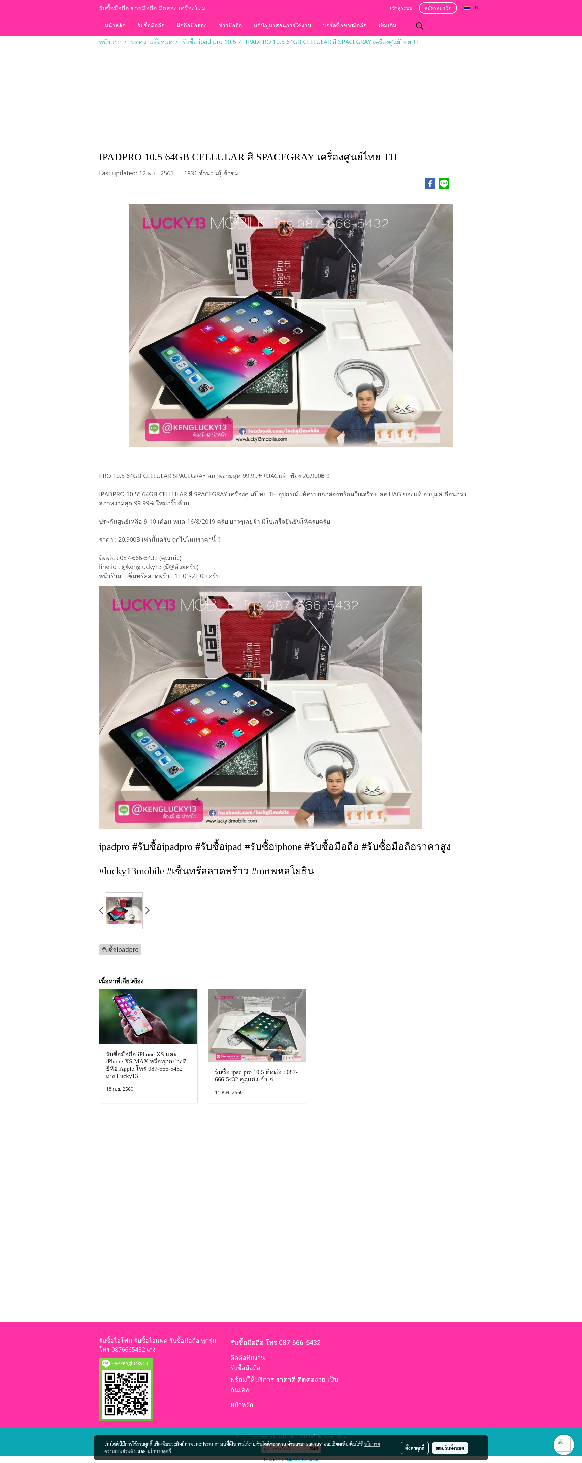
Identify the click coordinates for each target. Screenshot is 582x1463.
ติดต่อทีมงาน (247, 1357)
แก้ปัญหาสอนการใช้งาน (282, 26)
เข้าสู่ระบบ (401, 8)
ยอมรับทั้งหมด (450, 1448)
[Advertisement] (291, 97)
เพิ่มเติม (388, 26)
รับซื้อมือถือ (151, 26)
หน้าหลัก (115, 26)
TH (474, 7)
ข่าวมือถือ (230, 26)
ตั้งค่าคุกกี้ (414, 1448)
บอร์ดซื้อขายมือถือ (345, 26)
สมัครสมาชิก (438, 8)
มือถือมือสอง (191, 26)
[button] (419, 26)
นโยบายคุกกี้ (159, 1451)
